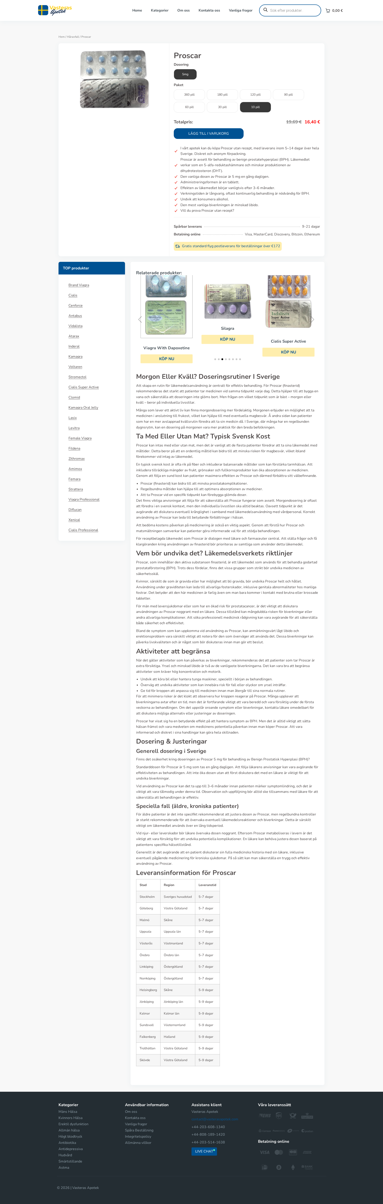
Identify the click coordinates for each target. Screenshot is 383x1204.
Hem (62, 37)
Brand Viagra (78, 285)
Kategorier (159, 10)
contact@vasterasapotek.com (215, 1119)
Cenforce (75, 305)
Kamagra (75, 356)
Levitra (74, 428)
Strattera (75, 489)
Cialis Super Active (83, 387)
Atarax (73, 336)
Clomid (74, 397)
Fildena (74, 448)
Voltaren (75, 366)
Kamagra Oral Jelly (83, 407)
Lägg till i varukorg (208, 133)
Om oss (183, 10)
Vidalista (75, 326)
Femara (74, 479)
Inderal (74, 346)
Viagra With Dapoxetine (166, 348)
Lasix (72, 417)
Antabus (75, 315)
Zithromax (76, 458)
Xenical (74, 519)
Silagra (227, 328)
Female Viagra (80, 438)
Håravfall (73, 37)
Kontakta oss (209, 10)
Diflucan (75, 509)
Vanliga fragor (240, 10)
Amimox (75, 468)
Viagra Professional (84, 499)
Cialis (72, 295)
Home (137, 10)
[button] (227, 339)
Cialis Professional (83, 530)
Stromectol (77, 377)
